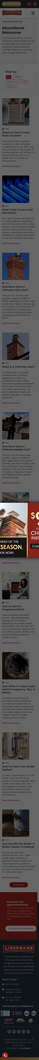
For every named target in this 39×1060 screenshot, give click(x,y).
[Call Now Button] (5, 1055)
